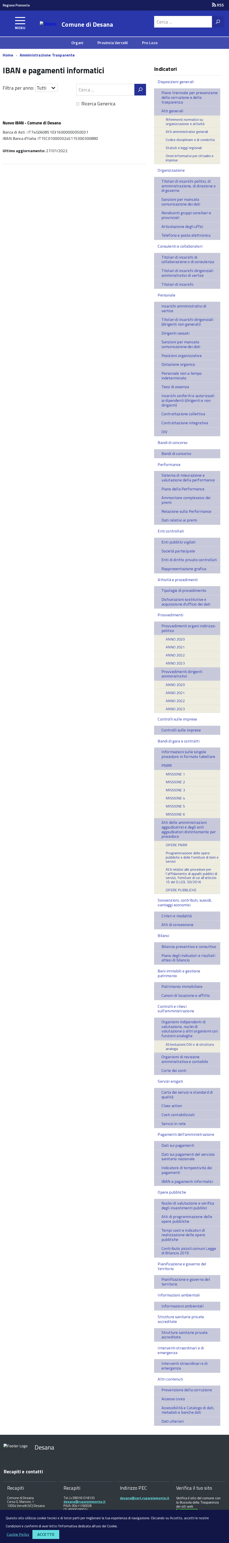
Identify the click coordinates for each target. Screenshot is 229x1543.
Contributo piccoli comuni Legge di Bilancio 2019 (188, 1250)
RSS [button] (220, 5)
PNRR (166, 765)
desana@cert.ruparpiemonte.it (144, 1498)
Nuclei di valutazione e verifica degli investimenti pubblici (187, 1205)
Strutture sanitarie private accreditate (181, 1319)
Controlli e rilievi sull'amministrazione (176, 1008)
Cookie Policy (18, 1534)
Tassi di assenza (175, 387)
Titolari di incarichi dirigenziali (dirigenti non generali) (187, 321)
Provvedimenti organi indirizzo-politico (188, 628)
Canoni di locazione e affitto (185, 995)
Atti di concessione (177, 925)
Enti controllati (171, 531)
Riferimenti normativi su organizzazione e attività (185, 121)
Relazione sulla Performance (186, 511)
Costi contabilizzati (178, 1115)
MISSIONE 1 (175, 774)
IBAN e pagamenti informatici (187, 1181)
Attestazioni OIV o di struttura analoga (190, 1046)
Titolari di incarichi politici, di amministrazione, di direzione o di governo (188, 185)
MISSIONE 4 (175, 798)
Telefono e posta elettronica (185, 235)
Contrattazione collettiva (183, 414)
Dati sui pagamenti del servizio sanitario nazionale (188, 1156)
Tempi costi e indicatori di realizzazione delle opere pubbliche (183, 1234)
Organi (77, 43)
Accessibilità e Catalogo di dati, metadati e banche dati (187, 1410)
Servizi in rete (173, 1124)
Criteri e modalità (176, 916)
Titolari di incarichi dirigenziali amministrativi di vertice (187, 273)
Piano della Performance (182, 489)
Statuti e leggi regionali (184, 147)
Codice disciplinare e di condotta (190, 139)
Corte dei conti (174, 1070)
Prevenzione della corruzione (186, 1390)
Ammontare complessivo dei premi (186, 500)
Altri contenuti (170, 1379)
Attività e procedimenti (178, 580)
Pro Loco (149, 43)
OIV (164, 432)
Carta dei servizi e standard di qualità (187, 1094)
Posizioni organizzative (181, 356)
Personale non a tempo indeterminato (181, 375)
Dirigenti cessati (175, 333)
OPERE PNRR (176, 845)
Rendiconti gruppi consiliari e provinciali (186, 215)
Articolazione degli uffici (182, 226)
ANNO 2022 (175, 655)
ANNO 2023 (175, 663)
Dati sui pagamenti (177, 1145)
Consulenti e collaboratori (180, 246)
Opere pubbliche (172, 1192)
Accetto (45, 1534)
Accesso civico (173, 1399)
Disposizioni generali (176, 82)
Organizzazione (171, 170)
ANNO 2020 (175, 639)
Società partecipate (178, 551)
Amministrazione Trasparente (47, 55)
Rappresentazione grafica (183, 569)
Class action (171, 1106)
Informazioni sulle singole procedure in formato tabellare (188, 754)
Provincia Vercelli (113, 43)
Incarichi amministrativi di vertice (183, 308)
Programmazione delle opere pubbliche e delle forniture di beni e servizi (192, 857)
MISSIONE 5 (175, 806)
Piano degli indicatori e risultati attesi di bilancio (188, 957)
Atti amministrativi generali (187, 131)
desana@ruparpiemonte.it (85, 1501)
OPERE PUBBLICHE (181, 890)
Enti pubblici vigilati (178, 542)
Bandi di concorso (172, 442)
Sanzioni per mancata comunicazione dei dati (180, 201)
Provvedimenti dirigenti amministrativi (181, 674)
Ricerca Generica (98, 103)
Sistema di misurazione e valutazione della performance (188, 477)
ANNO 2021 (175, 647)
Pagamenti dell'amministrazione (186, 1134)
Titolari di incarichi (177, 284)
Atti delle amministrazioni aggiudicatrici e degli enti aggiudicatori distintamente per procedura (188, 829)
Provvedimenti (170, 615)
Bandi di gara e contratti (178, 741)
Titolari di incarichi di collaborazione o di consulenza (187, 259)
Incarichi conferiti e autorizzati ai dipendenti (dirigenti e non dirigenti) (187, 400)
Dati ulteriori (172, 1421)
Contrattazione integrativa (184, 423)
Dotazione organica (178, 364)
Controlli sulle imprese (177, 719)
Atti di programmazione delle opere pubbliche (186, 1219)
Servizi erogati (170, 1081)
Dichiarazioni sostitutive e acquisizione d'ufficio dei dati (185, 601)
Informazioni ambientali (179, 1295)
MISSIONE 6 (175, 814)
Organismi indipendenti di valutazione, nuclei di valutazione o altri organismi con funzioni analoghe (189, 1029)
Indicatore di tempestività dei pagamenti (186, 1170)
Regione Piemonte (16, 5)
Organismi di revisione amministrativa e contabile (184, 1059)
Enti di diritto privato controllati (189, 560)
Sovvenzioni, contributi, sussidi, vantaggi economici (185, 902)
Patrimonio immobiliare (182, 986)
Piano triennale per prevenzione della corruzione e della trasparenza (189, 97)
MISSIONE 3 (175, 790)
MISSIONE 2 (175, 782)
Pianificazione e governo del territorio (182, 1266)
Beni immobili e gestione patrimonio (179, 973)
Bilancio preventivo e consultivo (188, 947)
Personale (166, 295)
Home (8, 55)
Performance (169, 464)
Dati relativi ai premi (179, 520)
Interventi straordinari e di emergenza (181, 1350)
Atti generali (172, 111)
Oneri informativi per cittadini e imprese (190, 158)
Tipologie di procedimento (183, 590)
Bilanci (163, 936)
